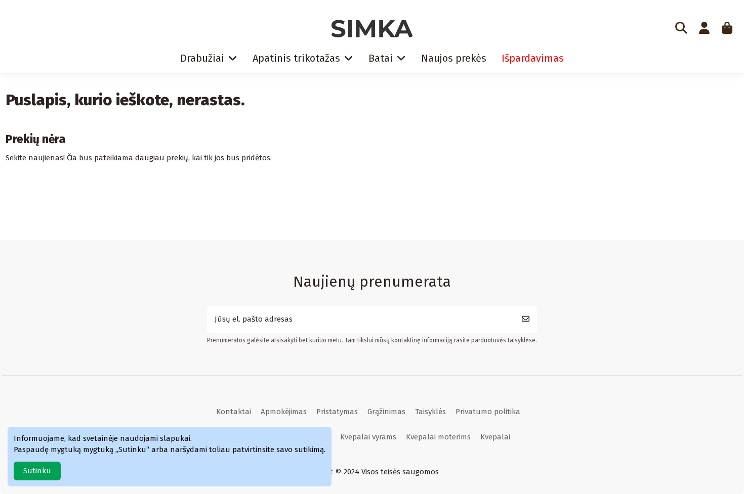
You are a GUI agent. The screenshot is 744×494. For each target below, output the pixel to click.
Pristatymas (337, 411)
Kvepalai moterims (438, 436)
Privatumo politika (488, 411)
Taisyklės (430, 411)
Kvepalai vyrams (368, 436)
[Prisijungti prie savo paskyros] (704, 29)
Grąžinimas (386, 411)
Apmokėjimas (284, 411)
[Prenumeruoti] (525, 319)
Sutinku (37, 470)
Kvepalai (495, 436)
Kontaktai (233, 411)
